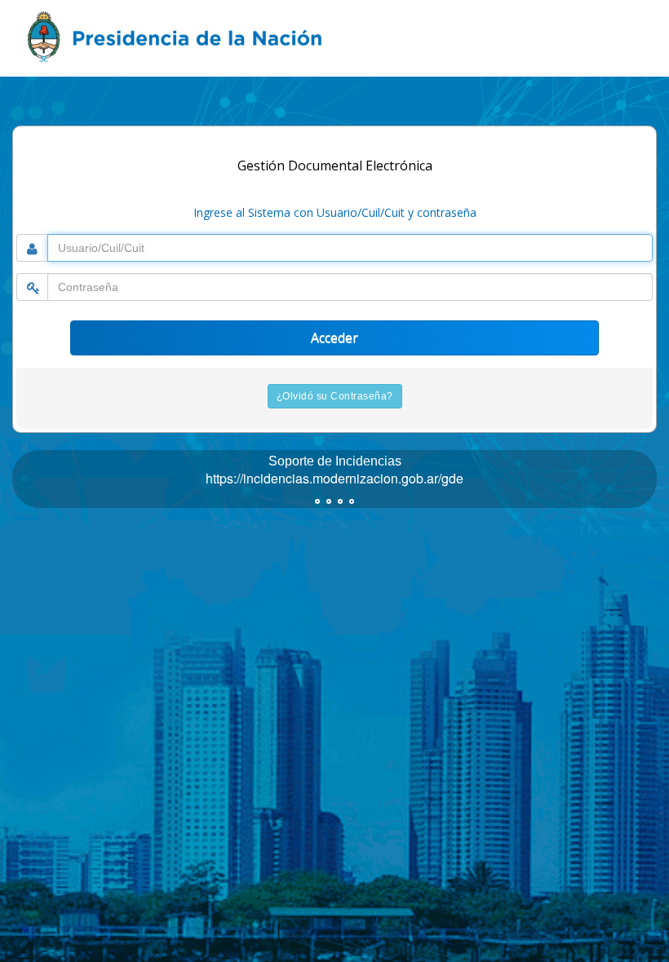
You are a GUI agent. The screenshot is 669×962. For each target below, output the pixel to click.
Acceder (334, 337)
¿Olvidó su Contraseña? (335, 396)
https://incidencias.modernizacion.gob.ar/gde (334, 478)
